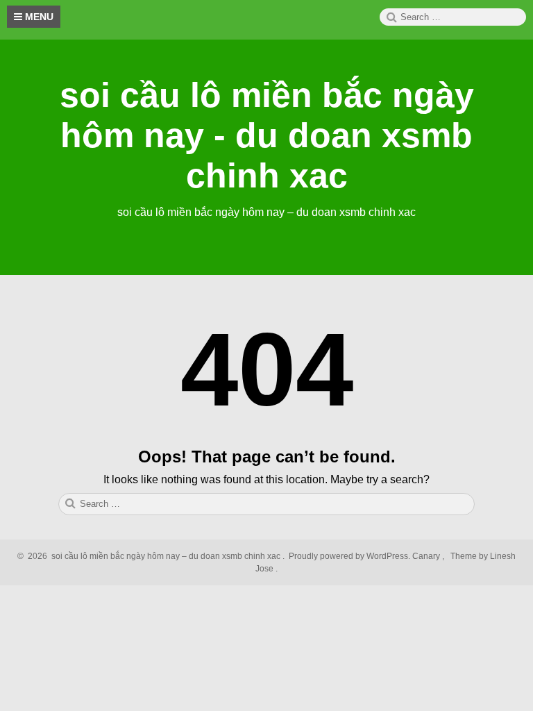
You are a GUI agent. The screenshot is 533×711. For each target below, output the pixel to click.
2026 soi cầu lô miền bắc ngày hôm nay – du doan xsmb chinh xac (152, 556)
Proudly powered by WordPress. (349, 556)
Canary (427, 556)
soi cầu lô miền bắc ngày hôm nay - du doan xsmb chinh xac (267, 135)
